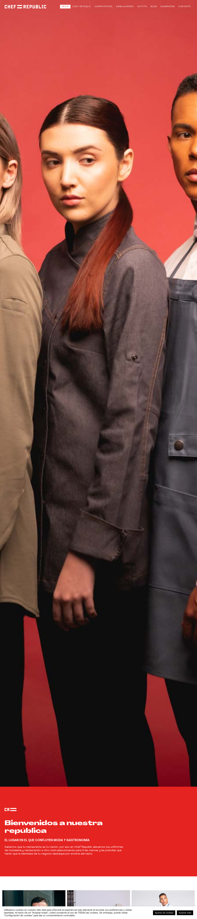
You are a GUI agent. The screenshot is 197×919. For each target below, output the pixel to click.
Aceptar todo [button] (185, 912)
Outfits (142, 7)
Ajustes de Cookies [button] (164, 912)
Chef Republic (81, 7)
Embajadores (125, 7)
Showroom (168, 7)
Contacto (184, 7)
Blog (154, 7)
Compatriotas (104, 7)
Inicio (65, 7)
